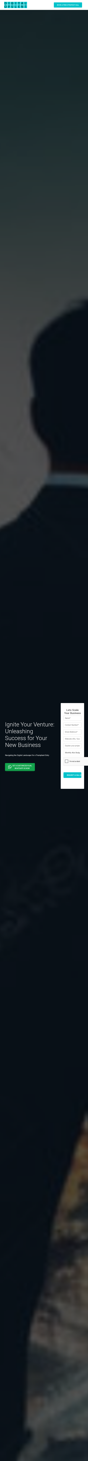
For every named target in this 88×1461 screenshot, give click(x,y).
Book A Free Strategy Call (68, 5)
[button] (20, 767)
